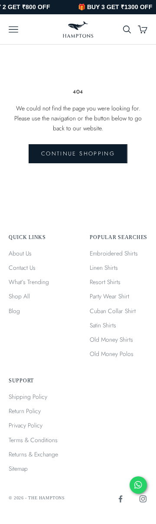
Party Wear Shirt (109, 296)
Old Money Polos (111, 353)
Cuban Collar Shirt (113, 311)
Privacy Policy (25, 425)
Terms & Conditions (33, 440)
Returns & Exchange (33, 454)
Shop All (19, 296)
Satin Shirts (103, 325)
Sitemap (18, 468)
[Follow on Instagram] (143, 499)
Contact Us (22, 267)
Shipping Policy (28, 396)
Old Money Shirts (111, 339)
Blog (14, 311)
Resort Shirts (105, 282)
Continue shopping (78, 153)
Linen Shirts (104, 267)
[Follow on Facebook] (120, 499)
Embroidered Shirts (114, 253)
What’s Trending (29, 282)
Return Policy (25, 411)
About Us (20, 253)
